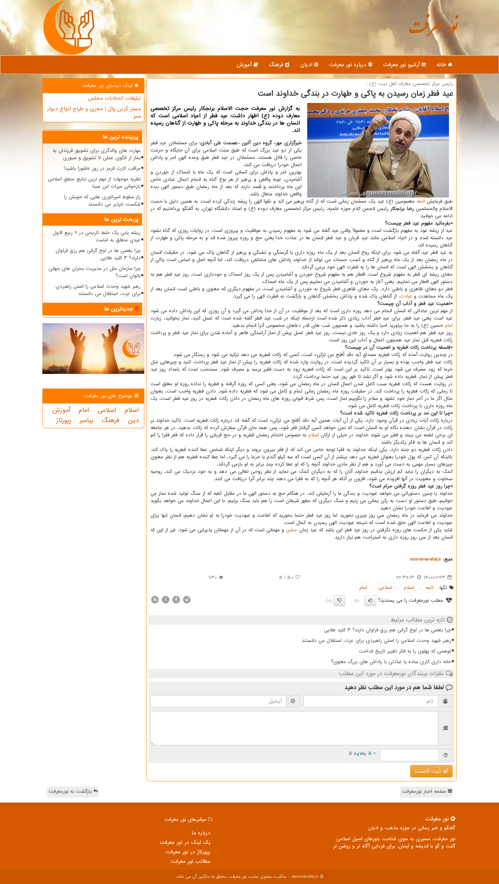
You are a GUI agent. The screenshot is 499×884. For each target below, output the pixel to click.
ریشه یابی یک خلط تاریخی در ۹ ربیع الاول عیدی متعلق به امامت (97, 236)
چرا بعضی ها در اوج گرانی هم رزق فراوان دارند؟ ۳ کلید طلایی (387, 630)
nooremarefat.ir (425, 559)
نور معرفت (433, 31)
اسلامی (385, 587)
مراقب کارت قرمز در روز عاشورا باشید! (102, 168)
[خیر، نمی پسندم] (339, 600)
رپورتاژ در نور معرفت (187, 852)
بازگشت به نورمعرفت (71, 791)
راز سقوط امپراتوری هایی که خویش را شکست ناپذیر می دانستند (102, 201)
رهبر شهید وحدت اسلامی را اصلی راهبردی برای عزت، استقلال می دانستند (376, 640)
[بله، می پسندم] (370, 600)
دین (133, 420)
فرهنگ (277, 65)
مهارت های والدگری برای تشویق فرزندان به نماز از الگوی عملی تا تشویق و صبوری (97, 154)
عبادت (406, 296)
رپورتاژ (63, 420)
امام (449, 325)
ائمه (421, 201)
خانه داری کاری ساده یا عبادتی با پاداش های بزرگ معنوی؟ (391, 661)
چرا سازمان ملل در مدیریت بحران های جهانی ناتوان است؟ (95, 272)
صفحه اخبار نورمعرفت (425, 791)
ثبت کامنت (429, 771)
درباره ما (201, 833)
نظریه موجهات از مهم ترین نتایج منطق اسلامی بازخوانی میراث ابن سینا (94, 183)
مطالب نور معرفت (190, 861)
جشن (291, 530)
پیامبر (86, 420)
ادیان (307, 65)
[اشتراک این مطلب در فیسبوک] (176, 599)
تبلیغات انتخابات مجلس (114, 98)
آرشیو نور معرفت (402, 65)
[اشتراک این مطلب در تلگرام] (186, 599)
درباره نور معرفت (348, 65)
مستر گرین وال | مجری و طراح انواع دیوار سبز (94, 112)
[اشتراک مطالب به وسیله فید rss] (155, 599)
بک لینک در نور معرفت (185, 842)
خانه (442, 65)
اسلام (313, 435)
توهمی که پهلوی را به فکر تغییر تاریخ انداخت (405, 651)
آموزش (245, 65)
